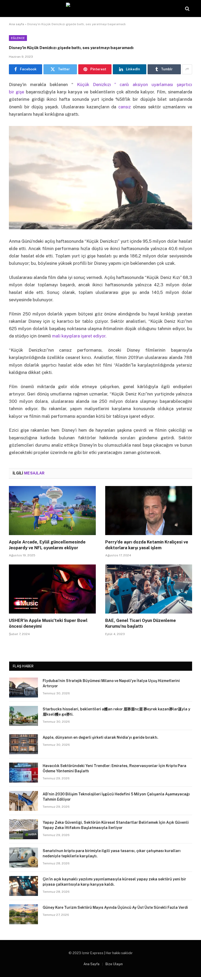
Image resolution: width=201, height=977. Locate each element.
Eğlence (18, 38)
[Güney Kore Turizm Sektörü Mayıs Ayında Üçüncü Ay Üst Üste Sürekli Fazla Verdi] (23, 914)
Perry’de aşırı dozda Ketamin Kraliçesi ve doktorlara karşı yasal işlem (146, 545)
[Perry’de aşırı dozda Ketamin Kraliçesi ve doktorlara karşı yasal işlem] (148, 510)
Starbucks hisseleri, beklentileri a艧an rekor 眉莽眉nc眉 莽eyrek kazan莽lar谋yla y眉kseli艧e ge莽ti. (116, 711)
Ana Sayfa (91, 964)
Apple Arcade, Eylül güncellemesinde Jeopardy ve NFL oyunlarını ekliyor (47, 545)
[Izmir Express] (100, 8)
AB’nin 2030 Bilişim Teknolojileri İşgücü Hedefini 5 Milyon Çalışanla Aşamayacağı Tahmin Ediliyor (116, 796)
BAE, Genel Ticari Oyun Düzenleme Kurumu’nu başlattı (140, 623)
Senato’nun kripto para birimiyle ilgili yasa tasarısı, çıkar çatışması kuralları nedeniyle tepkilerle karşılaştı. (112, 853)
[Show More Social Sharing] (187, 69)
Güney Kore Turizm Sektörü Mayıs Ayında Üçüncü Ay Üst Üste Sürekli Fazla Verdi (115, 907)
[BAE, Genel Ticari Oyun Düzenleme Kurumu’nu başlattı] (148, 589)
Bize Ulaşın (114, 964)
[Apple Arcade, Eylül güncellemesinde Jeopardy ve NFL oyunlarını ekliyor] (52, 510)
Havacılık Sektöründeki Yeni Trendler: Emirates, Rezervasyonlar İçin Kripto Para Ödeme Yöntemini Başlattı (114, 768)
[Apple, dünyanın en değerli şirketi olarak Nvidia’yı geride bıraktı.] (23, 744)
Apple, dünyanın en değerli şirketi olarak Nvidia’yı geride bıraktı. (100, 737)
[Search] (186, 8)
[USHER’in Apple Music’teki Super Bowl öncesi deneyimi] (52, 589)
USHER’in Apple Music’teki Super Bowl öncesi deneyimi (48, 623)
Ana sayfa (16, 24)
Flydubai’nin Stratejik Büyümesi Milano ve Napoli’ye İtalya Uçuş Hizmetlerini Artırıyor (111, 683)
